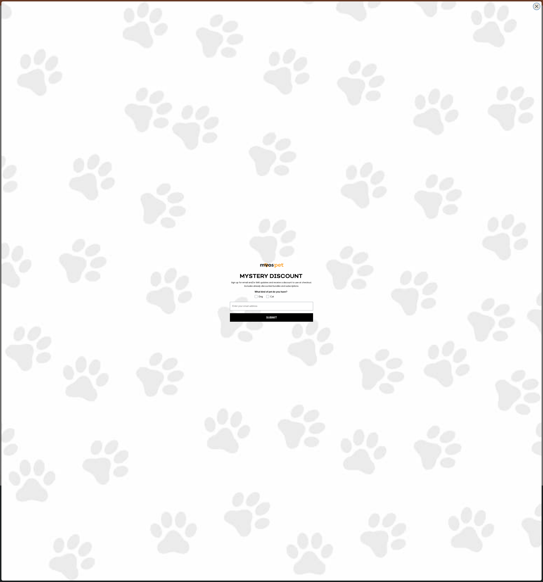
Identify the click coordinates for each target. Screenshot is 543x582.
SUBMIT (271, 317)
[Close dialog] (536, 6)
